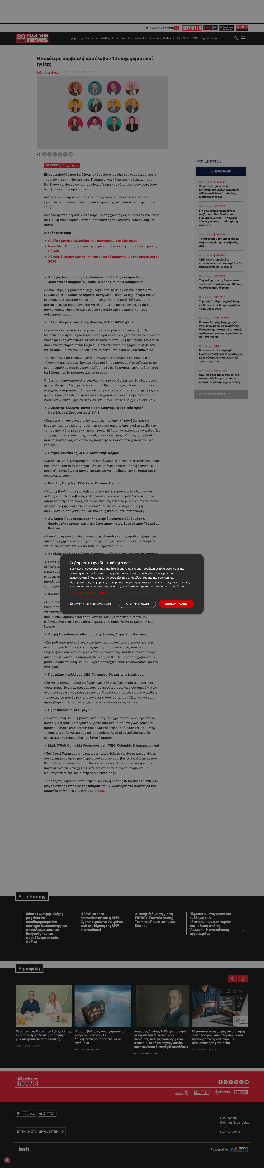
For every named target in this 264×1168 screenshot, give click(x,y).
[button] (132, 593)
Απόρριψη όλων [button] (137, 603)
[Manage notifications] (7, 1160)
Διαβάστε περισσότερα (170, 586)
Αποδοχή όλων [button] (176, 603)
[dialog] (132, 584)
